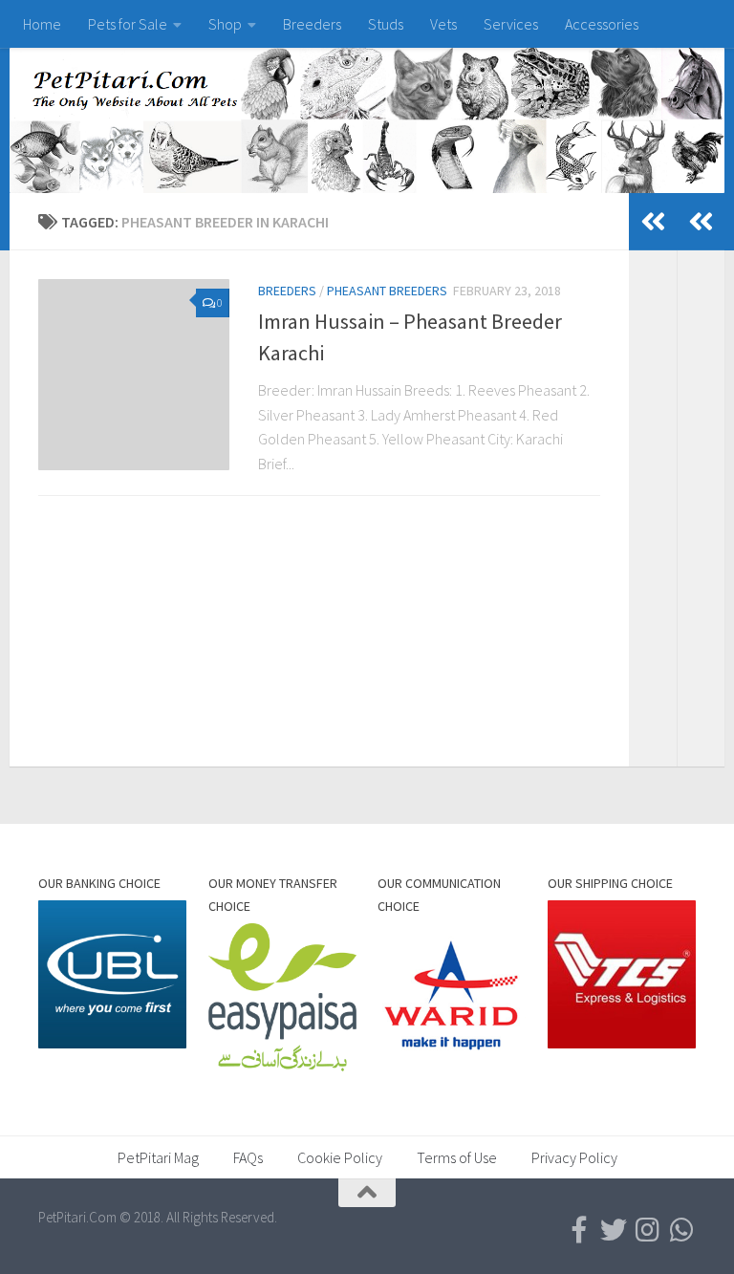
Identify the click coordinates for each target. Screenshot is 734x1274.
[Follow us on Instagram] (648, 1230)
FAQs (248, 1157)
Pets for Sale (127, 23)
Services (511, 23)
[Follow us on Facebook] (579, 1230)
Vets (443, 23)
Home (42, 23)
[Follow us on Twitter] (613, 1230)
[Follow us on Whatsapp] (682, 1230)
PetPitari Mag (158, 1157)
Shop (225, 23)
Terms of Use (457, 1157)
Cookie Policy (339, 1157)
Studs (385, 23)
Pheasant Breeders (387, 290)
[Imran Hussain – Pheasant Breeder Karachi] (133, 374)
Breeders (312, 23)
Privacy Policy (574, 1157)
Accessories (601, 23)
